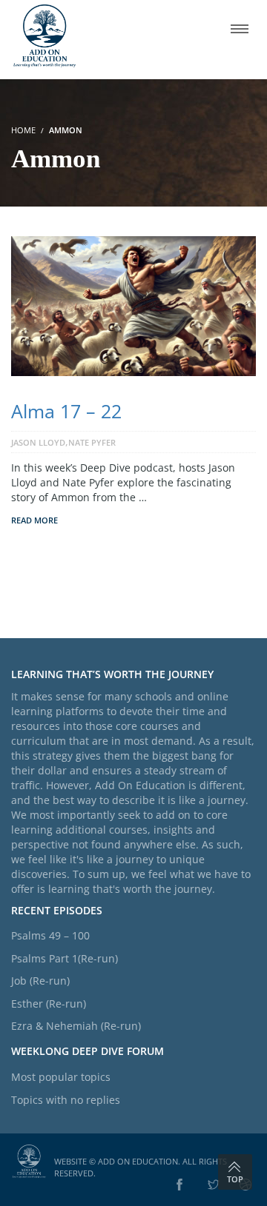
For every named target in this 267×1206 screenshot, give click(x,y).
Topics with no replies (65, 1100)
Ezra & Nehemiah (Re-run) (76, 1026)
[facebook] (179, 1185)
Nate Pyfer (92, 442)
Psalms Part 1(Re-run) (64, 958)
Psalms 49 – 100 (50, 935)
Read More (34, 520)
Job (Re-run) (40, 981)
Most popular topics (61, 1077)
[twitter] (213, 1185)
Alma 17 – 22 (66, 410)
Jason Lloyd (38, 442)
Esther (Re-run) (48, 1003)
